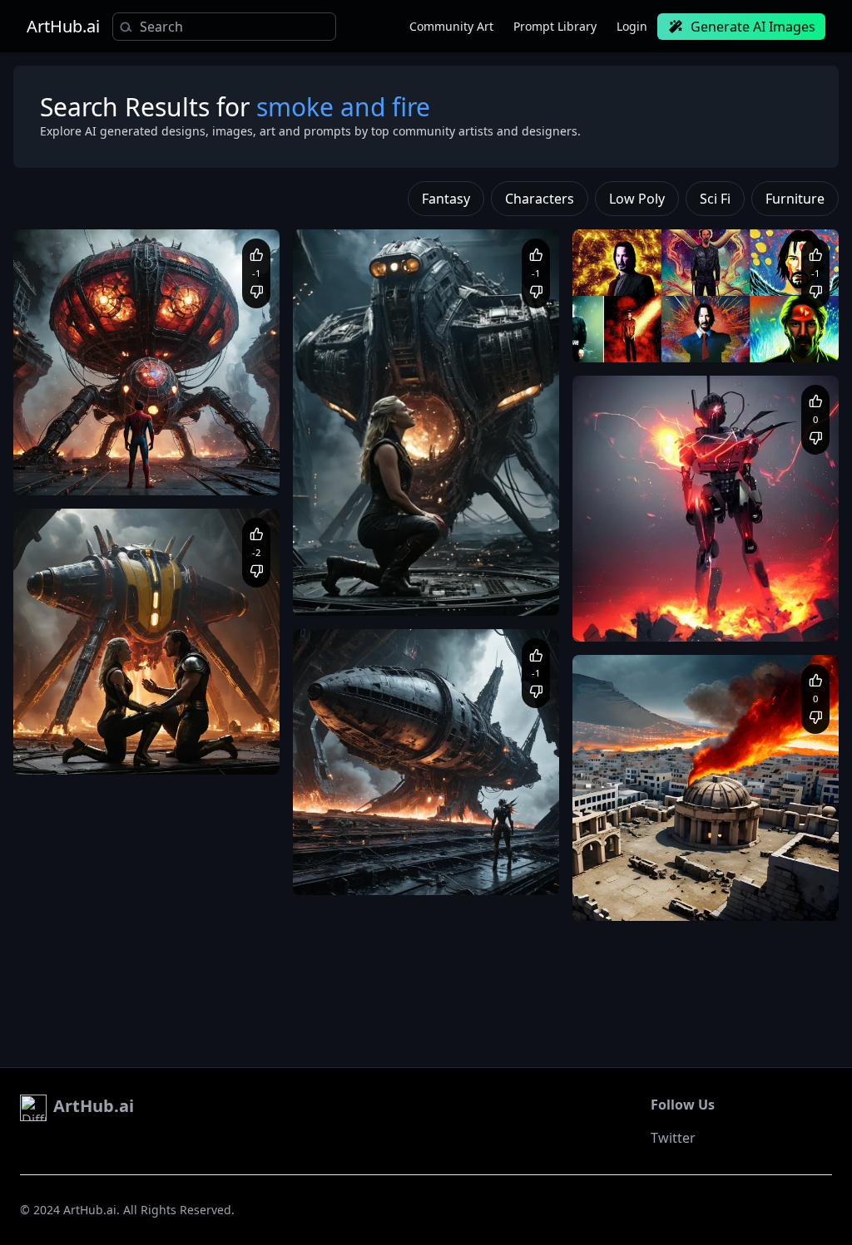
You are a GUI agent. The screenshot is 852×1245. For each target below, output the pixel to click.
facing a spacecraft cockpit (470, 871)
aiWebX (74, 426)
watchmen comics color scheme (668, 337)
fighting (796, 600)
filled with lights (215, 733)
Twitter (673, 1138)
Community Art (451, 26)
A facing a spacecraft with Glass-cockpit (127, 454)
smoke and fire (772, 321)
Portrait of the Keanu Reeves (660, 321)
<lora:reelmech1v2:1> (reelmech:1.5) (680, 600)
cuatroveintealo (652, 572)
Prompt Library (555, 26)
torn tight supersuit (762, 616)
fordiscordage (648, 852)
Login (632, 26)
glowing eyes (622, 616)
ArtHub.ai (63, 27)
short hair (684, 616)
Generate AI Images (753, 26)
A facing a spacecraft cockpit (101, 733)
